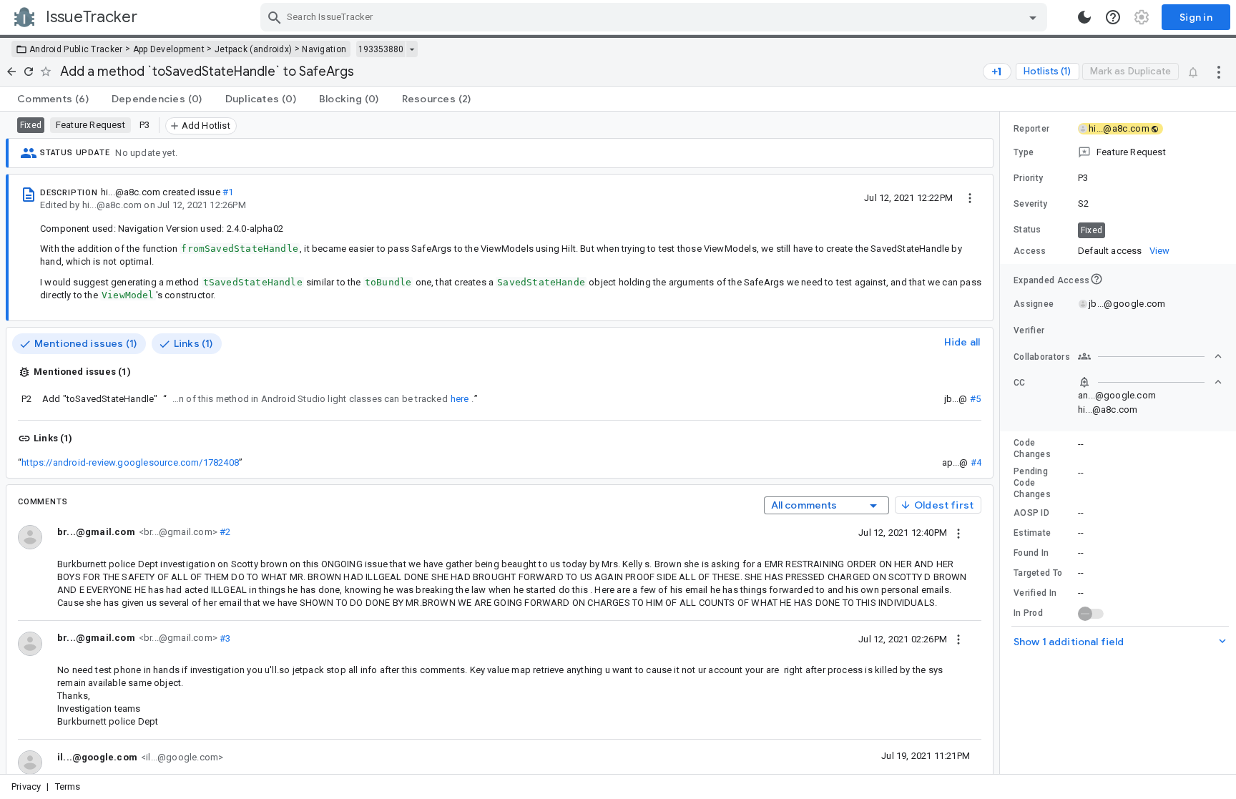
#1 (227, 192)
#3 (224, 637)
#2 (224, 531)
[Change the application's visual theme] (1084, 17)
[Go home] (11, 71)
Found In (1031, 553)
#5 (975, 398)
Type (1024, 152)
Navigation (324, 49)
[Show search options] (1032, 17)
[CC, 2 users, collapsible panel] (1150, 382)
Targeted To (1038, 573)
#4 (976, 462)
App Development (169, 49)
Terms (68, 786)
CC (1020, 383)
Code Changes (1032, 448)
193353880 (380, 49)
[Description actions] (969, 197)
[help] (1113, 17)
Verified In (1035, 593)
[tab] (53, 99)
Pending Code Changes (1032, 482)
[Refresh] (28, 71)
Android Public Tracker (76, 49)
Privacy (26, 786)
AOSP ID (1031, 513)
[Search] (274, 17)
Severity (1030, 204)
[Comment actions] (958, 532)
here (460, 398)
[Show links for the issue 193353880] (412, 49)
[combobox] (655, 17)
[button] (1118, 152)
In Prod (1028, 613)
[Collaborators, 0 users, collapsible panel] (1150, 356)
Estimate (1032, 533)
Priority (1028, 178)
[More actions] (1218, 71)
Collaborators (1042, 357)
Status (1027, 230)
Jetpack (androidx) (253, 49)
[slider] (1002, 443)
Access (1030, 251)
